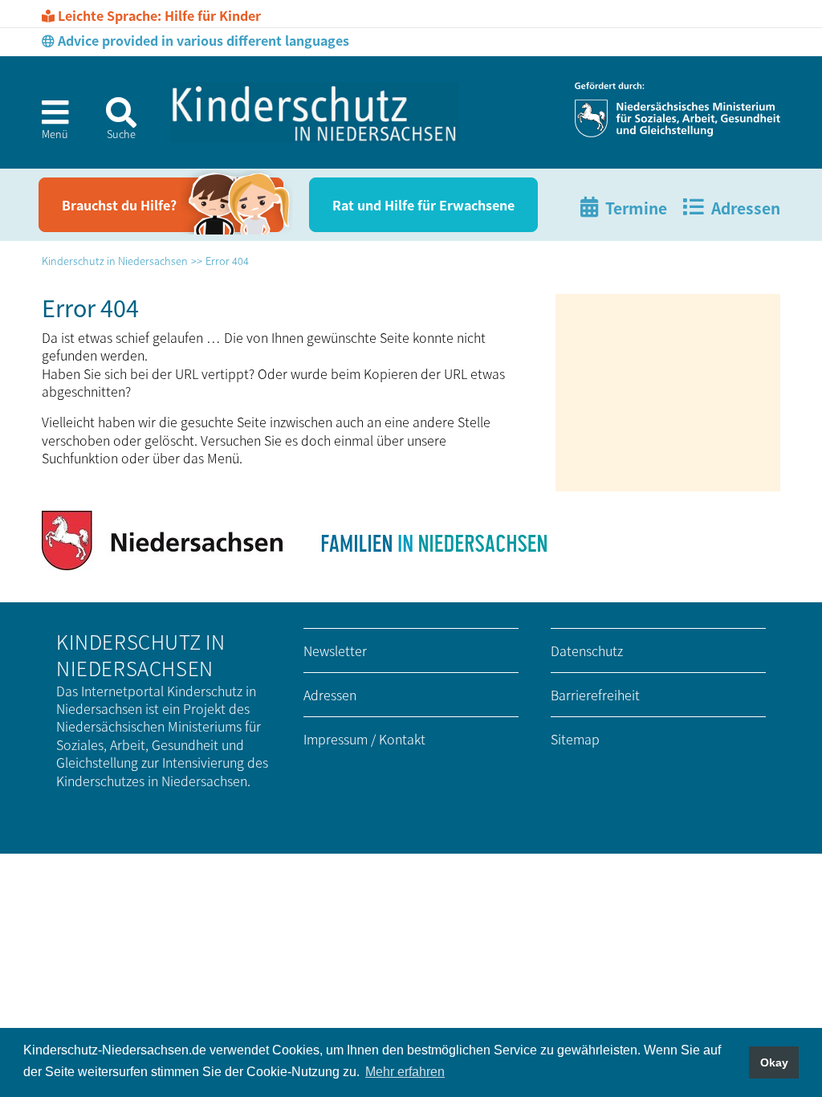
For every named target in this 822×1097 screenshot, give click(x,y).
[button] (49, 124)
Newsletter (335, 650)
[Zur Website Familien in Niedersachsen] (432, 540)
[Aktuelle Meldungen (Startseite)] (314, 112)
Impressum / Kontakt (364, 738)
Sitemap (575, 738)
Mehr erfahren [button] (405, 1072)
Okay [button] (774, 1062)
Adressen (329, 694)
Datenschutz (587, 650)
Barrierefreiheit (595, 694)
